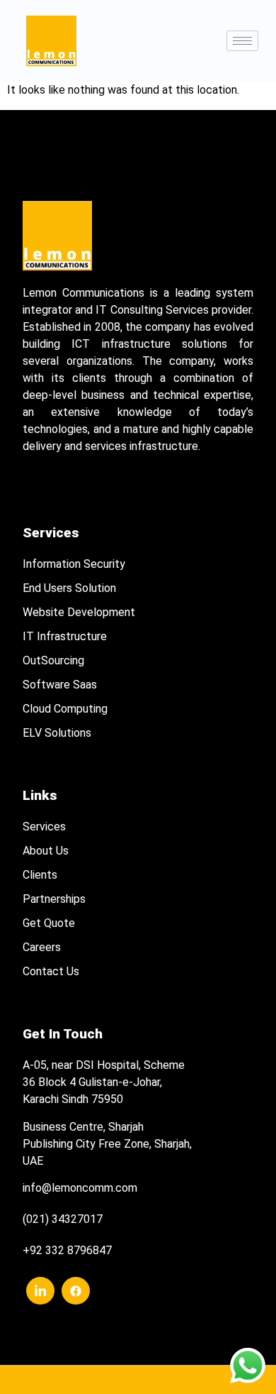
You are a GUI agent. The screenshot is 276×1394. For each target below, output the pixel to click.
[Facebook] (76, 1291)
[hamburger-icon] (242, 41)
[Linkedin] (40, 1291)
